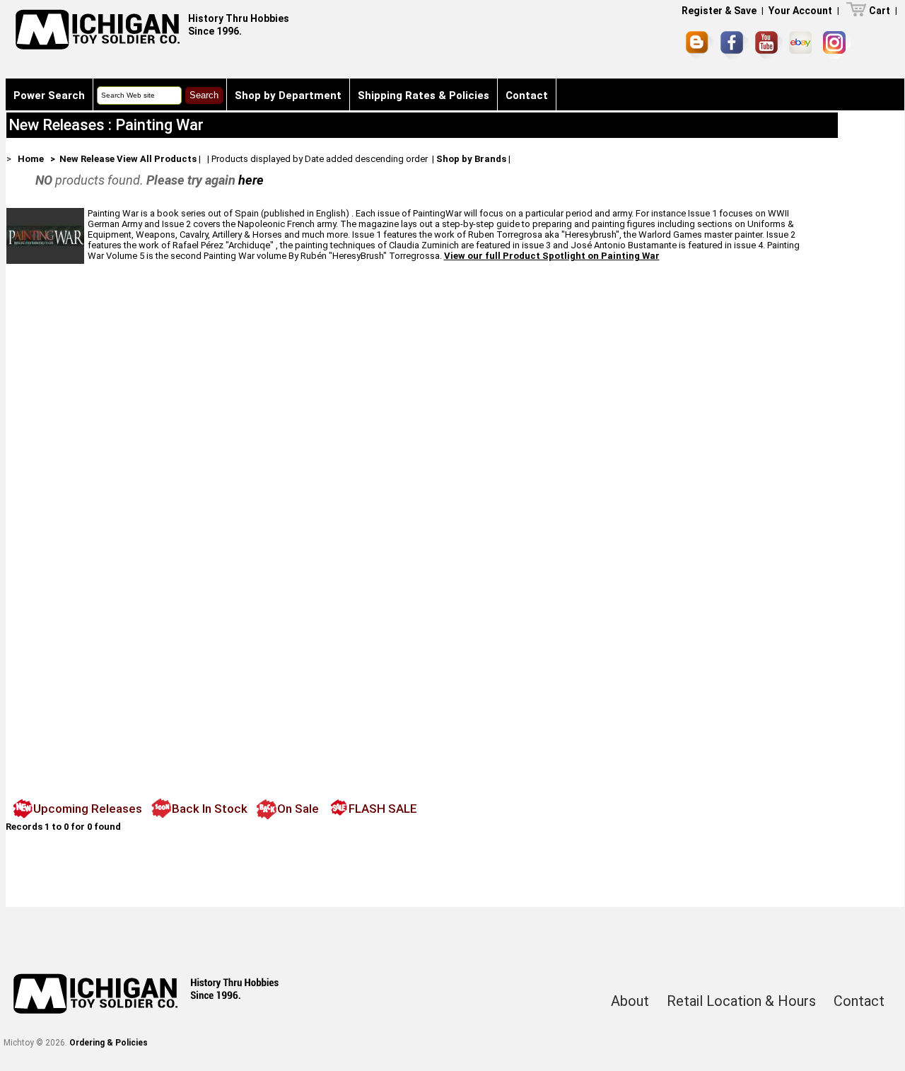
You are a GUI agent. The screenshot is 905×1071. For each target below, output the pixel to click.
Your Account (800, 10)
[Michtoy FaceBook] (734, 45)
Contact (527, 95)
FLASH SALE (383, 808)
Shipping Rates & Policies (423, 95)
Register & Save (719, 10)
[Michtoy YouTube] (769, 45)
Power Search (49, 95)
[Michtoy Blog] (700, 45)
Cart (879, 10)
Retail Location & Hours (741, 1000)
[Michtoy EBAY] (803, 45)
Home (31, 159)
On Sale (298, 808)
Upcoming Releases (87, 808)
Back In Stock (209, 808)
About (630, 1000)
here (251, 180)
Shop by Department (288, 95)
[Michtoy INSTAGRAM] (837, 45)
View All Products (157, 159)
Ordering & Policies (108, 1043)
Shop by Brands (471, 159)
